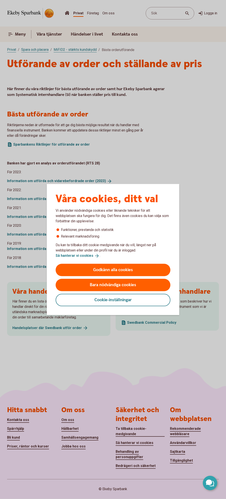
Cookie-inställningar (113, 300)
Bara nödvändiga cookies (113, 285)
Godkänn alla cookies (113, 269)
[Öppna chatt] (210, 483)
